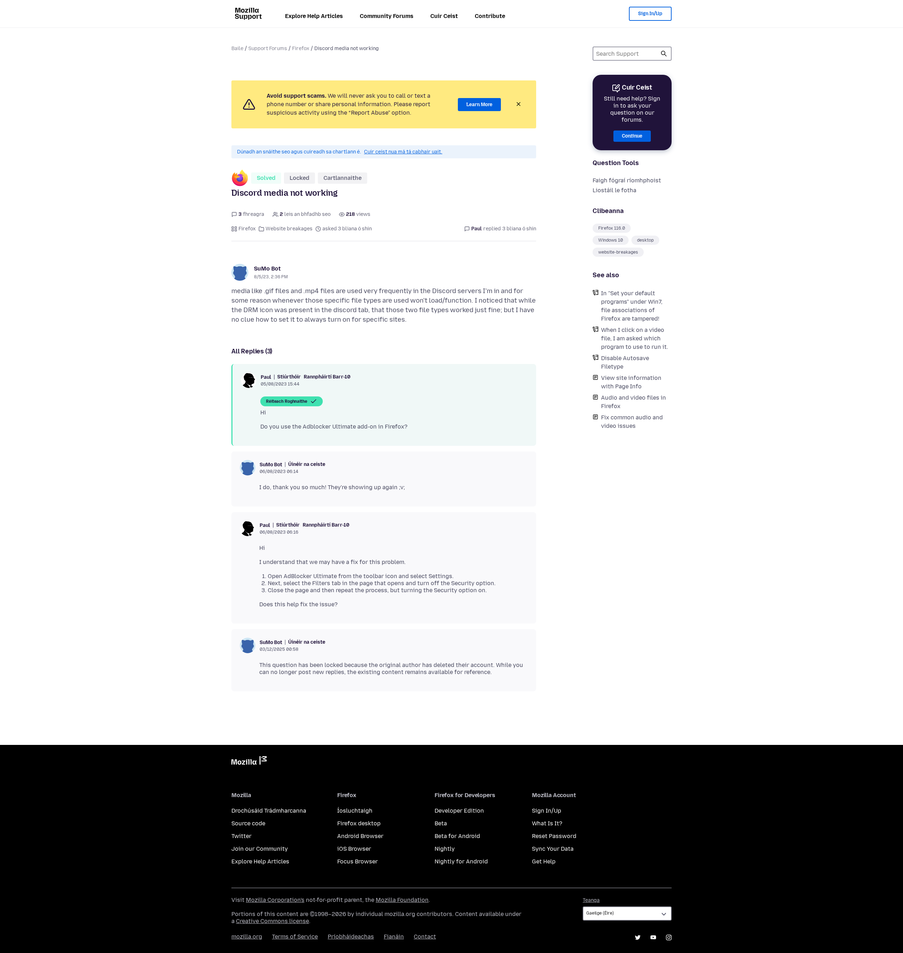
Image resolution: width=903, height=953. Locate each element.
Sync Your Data (553, 848)
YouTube (653, 937)
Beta (441, 823)
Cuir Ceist (444, 16)
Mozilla (249, 761)
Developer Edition (459, 810)
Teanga (591, 900)
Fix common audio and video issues (632, 421)
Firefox (300, 48)
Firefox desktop (359, 823)
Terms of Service (295, 936)
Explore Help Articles (314, 16)
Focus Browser (357, 861)
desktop (645, 240)
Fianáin (394, 936)
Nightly (445, 848)
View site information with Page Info (631, 382)
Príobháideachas (351, 936)
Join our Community (259, 848)
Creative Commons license (272, 921)
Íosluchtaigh (354, 810)
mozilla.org (246, 936)
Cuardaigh (663, 53)
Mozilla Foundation (402, 900)
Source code (248, 823)
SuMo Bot (267, 268)
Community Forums (386, 16)
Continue (632, 136)
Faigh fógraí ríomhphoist (627, 180)
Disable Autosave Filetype (625, 362)
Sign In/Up (650, 14)
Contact (425, 936)
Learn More (479, 105)
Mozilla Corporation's (275, 900)
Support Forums (267, 48)
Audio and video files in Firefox (633, 401)
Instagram (669, 937)
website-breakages (618, 252)
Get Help (544, 861)
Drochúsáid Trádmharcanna (268, 810)
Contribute (490, 16)
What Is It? (547, 823)
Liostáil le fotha (614, 190)
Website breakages (289, 229)
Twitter (241, 836)
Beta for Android (457, 836)
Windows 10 (610, 240)
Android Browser (360, 836)
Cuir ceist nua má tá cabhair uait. (403, 152)
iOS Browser (354, 848)
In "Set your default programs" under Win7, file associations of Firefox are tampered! (631, 306)
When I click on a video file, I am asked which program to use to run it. (634, 338)
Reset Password (554, 836)
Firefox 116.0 (611, 228)
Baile (237, 48)
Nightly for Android (461, 861)
